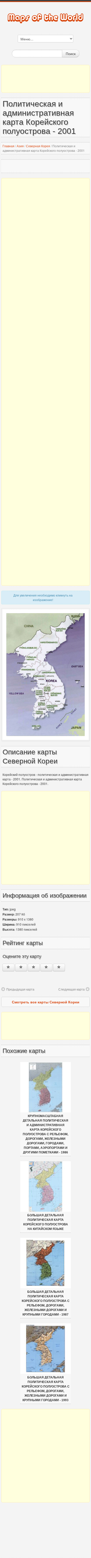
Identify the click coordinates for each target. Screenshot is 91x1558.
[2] (21, 967)
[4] (46, 967)
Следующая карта (71, 989)
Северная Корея (38, 146)
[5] (59, 967)
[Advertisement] (45, 78)
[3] (34, 967)
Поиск (71, 53)
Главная (8, 146)
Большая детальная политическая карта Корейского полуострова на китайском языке (45, 1222)
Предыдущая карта (20, 989)
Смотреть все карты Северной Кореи (45, 1001)
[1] (8, 967)
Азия (20, 146)
